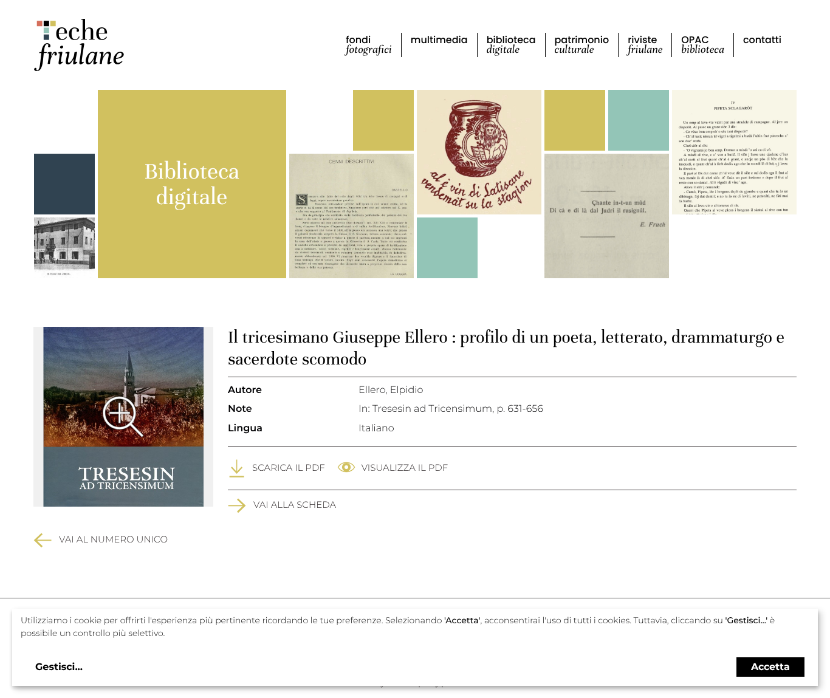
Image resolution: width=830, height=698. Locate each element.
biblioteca (511, 44)
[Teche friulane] (79, 45)
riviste (645, 44)
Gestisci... (59, 667)
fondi (369, 44)
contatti (762, 40)
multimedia (439, 40)
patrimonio (582, 44)
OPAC (702, 44)
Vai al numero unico (113, 539)
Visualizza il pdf (405, 467)
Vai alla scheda (294, 504)
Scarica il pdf (288, 467)
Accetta (770, 666)
